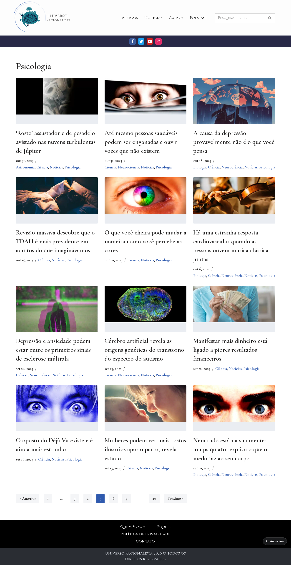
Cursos (176, 17)
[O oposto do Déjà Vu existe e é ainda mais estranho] (57, 403)
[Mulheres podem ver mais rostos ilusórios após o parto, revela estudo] (145, 403)
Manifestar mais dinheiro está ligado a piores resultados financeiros (230, 349)
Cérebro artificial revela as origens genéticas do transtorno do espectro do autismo (144, 349)
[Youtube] (150, 41)
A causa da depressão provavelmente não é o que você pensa (233, 142)
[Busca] (270, 17)
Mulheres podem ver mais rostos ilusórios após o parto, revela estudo (145, 449)
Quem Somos (133, 526)
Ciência (42, 167)
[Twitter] (141, 41)
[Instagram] (158, 41)
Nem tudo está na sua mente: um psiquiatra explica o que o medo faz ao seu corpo (230, 449)
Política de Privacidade (145, 534)
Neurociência (128, 167)
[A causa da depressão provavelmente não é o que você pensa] (234, 105)
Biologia (199, 167)
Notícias (153, 17)
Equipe (164, 526)
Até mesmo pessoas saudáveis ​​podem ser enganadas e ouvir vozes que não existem (142, 142)
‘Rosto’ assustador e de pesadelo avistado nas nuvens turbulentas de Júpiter (55, 142)
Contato (145, 541)
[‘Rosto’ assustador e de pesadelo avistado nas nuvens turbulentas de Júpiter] (57, 96)
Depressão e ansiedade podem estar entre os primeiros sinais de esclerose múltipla (53, 349)
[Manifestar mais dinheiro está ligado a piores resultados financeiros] (234, 304)
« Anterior (27, 498)
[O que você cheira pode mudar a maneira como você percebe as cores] (145, 195)
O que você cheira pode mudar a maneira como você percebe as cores (145, 241)
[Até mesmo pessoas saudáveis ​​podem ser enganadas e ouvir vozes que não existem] (145, 96)
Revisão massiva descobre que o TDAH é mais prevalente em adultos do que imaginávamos (55, 241)
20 (154, 498)
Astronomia (25, 167)
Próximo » (176, 498)
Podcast (198, 17)
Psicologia (72, 167)
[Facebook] (132, 41)
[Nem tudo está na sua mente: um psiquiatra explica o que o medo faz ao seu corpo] (234, 403)
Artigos (130, 17)
